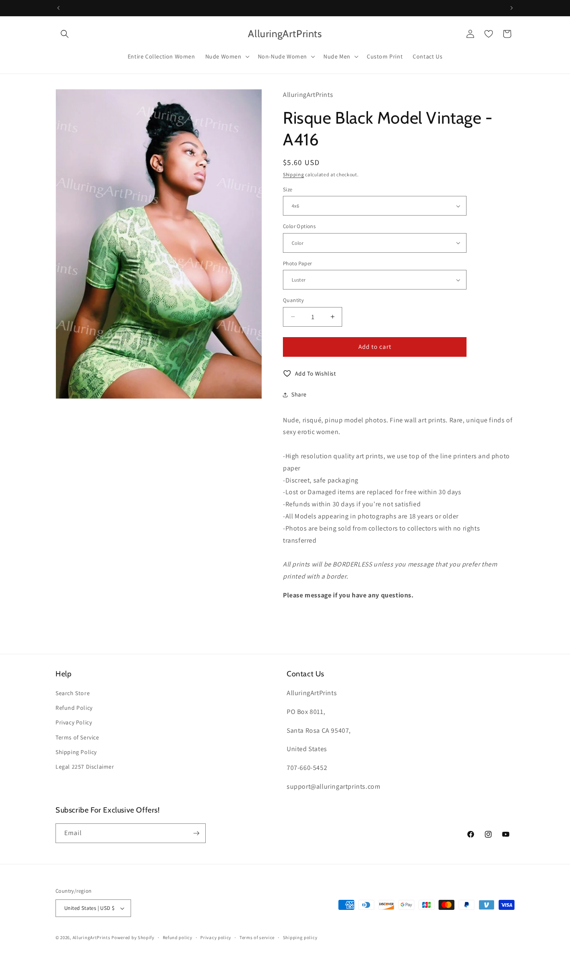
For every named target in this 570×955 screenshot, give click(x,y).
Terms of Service (77, 737)
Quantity (293, 300)
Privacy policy (215, 937)
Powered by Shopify (132, 937)
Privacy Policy (73, 722)
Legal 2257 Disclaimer (84, 766)
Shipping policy (300, 937)
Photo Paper (297, 263)
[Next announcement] (511, 8)
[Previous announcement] (58, 8)
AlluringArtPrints (92, 937)
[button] (64, 34)
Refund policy (177, 937)
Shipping (293, 174)
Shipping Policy (76, 752)
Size (288, 189)
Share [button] (299, 394)
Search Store (72, 693)
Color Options (299, 226)
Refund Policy (74, 707)
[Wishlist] (488, 34)
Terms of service (257, 937)
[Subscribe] (196, 833)
